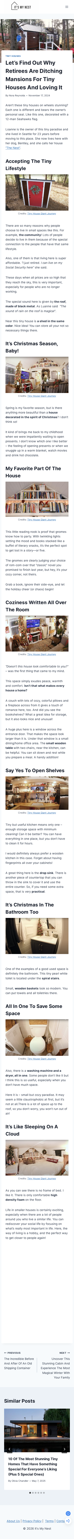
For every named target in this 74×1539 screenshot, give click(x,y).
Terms (49, 1521)
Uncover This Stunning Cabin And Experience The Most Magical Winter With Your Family (55, 1365)
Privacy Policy (32, 1521)
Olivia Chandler (20, 1480)
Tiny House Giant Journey (41, 213)
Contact (61, 1521)
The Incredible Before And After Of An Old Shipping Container (19, 1360)
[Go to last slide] (9, 1449)
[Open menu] (67, 6)
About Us (13, 1521)
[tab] (30, 1493)
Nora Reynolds (17, 95)
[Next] (64, 1449)
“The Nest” (13, 148)
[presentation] (37, 1430)
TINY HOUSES (13, 56)
